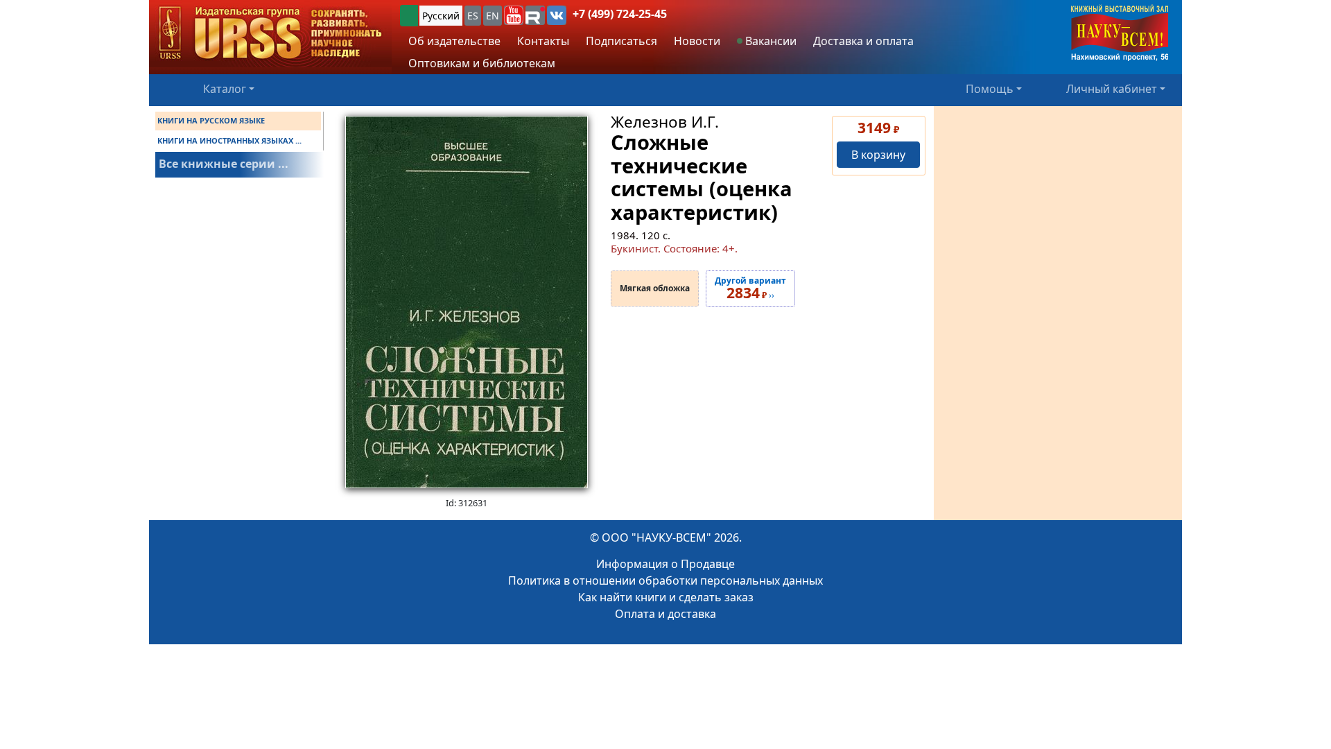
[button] (513, 15)
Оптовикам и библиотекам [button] (481, 63)
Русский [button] (441, 15)
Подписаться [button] (621, 41)
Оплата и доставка (665, 613)
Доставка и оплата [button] (863, 41)
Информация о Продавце (665, 563)
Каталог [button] (224, 88)
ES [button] (472, 15)
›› (750, 288)
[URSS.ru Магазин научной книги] (270, 33)
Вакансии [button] (769, 41)
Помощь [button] (990, 88)
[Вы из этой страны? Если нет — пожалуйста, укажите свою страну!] (409, 15)
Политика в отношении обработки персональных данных (665, 580)
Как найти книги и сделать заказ (666, 597)
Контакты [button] (543, 41)
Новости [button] (697, 41)
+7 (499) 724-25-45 (620, 13)
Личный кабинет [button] (1111, 88)
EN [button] (492, 15)
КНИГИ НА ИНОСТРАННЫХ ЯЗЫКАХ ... (229, 140)
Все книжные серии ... (223, 163)
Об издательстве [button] (454, 41)
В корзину (878, 154)
